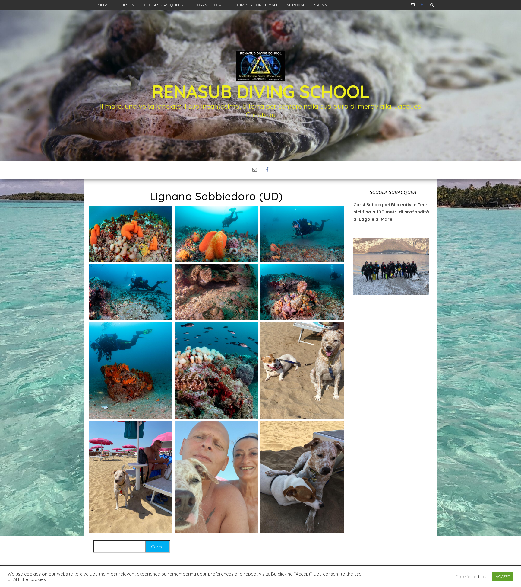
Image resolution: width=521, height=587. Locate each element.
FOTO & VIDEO (203, 4)
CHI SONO (128, 4)
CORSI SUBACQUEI (162, 4)
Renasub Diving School (260, 91)
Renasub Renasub (422, 5)
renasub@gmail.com (413, 5)
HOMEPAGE (102, 4)
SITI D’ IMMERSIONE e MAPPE (253, 4)
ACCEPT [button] (503, 576)
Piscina (320, 4)
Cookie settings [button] (471, 576)
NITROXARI (296, 4)
